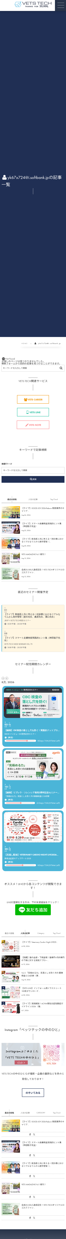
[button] (60, 5)
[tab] (12, 499)
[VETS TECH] (33, 4)
